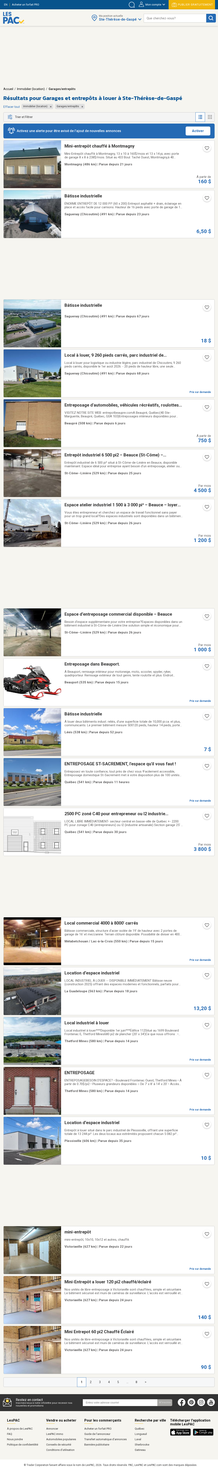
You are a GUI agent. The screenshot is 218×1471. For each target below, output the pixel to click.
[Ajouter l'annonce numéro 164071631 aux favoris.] (206, 1076)
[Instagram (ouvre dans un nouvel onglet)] (201, 1405)
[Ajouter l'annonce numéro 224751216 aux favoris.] (206, 617)
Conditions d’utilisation (60, 1449)
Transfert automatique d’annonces (105, 1439)
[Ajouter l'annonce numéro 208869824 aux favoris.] (206, 1026)
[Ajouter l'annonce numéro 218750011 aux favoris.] (206, 926)
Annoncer (52, 1428)
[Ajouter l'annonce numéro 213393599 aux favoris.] (206, 667)
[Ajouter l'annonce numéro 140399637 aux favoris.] (206, 1285)
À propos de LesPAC (20, 1428)
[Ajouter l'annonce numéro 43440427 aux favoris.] (206, 408)
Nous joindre (15, 1439)
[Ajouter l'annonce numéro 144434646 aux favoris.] (206, 1235)
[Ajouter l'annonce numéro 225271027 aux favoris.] (206, 976)
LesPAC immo (54, 1434)
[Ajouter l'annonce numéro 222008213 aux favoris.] (206, 199)
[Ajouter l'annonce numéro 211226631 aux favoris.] (206, 767)
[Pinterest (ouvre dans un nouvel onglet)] (191, 1405)
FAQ (9, 1434)
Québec (139, 1428)
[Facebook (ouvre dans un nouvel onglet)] (181, 1405)
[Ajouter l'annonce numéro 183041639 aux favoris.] (206, 149)
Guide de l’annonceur (97, 1434)
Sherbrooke (142, 1444)
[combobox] (175, 18)
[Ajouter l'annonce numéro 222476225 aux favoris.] (206, 458)
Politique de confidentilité (22, 1444)
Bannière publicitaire (96, 1444)
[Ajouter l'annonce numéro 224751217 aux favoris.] (206, 508)
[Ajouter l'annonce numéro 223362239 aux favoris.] (206, 358)
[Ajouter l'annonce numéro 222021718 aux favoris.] (206, 717)
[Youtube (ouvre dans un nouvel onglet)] (212, 1405)
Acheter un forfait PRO (98, 1428)
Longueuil (141, 1434)
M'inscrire (165, 1402)
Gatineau (140, 1449)
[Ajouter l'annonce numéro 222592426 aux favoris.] (206, 1126)
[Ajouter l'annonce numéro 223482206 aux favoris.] (206, 308)
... (127, 1382)
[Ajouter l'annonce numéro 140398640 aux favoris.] (206, 1335)
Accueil (8, 89)
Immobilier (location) (31, 89)
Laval (138, 1439)
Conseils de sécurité (58, 1444)
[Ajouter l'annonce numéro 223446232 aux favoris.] (206, 817)
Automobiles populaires (61, 1439)
